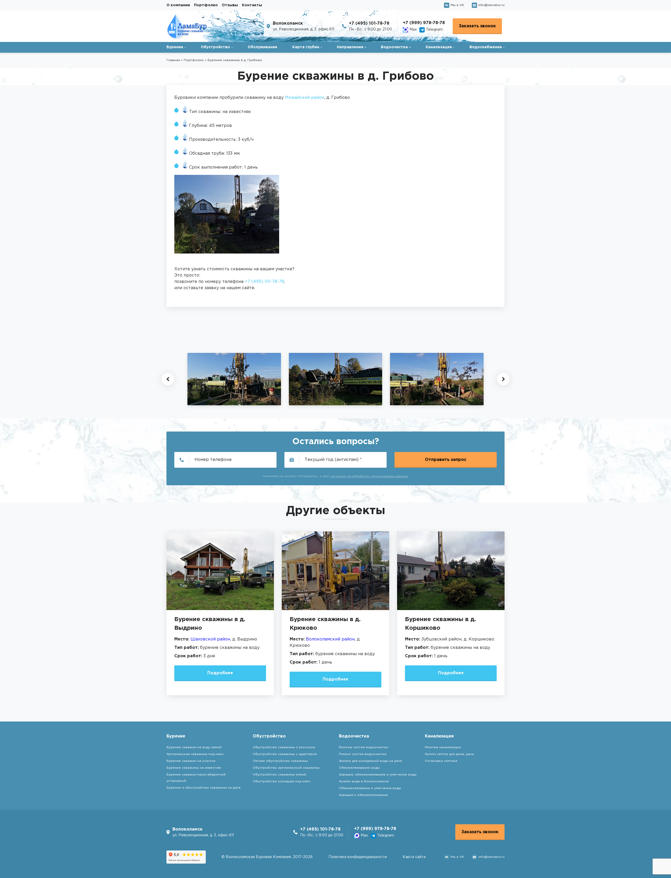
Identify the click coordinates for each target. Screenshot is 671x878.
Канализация (439, 47)
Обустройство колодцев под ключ (281, 781)
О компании (178, 5)
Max (413, 29)
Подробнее (220, 673)
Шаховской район (210, 639)
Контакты (252, 5)
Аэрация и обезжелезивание (363, 795)
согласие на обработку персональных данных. (369, 476)
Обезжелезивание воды (359, 767)
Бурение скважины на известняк (193, 767)
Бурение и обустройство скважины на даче (203, 787)
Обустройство (215, 47)
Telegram (434, 29)
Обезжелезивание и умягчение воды (370, 788)
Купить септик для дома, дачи (449, 754)
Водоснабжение (485, 47)
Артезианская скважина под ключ (195, 754)
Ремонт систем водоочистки (363, 754)
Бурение (174, 47)
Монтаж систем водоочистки (363, 747)
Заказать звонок (477, 26)
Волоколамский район (330, 639)
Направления (350, 47)
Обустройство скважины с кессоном (284, 747)
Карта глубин (305, 47)
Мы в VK (457, 5)
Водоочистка (394, 47)
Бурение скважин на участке (190, 761)
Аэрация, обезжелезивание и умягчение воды (377, 774)
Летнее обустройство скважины (280, 761)
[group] (234, 379)
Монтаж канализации (443, 747)
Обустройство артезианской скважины (286, 767)
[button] (167, 379)
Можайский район (304, 98)
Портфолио (206, 5)
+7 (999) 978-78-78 (424, 23)
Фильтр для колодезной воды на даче (370, 761)
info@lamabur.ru (491, 5)
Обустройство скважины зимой (279, 774)
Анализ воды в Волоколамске (364, 781)
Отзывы (230, 5)
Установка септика (441, 761)
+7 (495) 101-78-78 (369, 23)
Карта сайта (414, 857)
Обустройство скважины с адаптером (285, 754)
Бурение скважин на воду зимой (193, 747)
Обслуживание (262, 47)
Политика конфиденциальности (357, 857)
